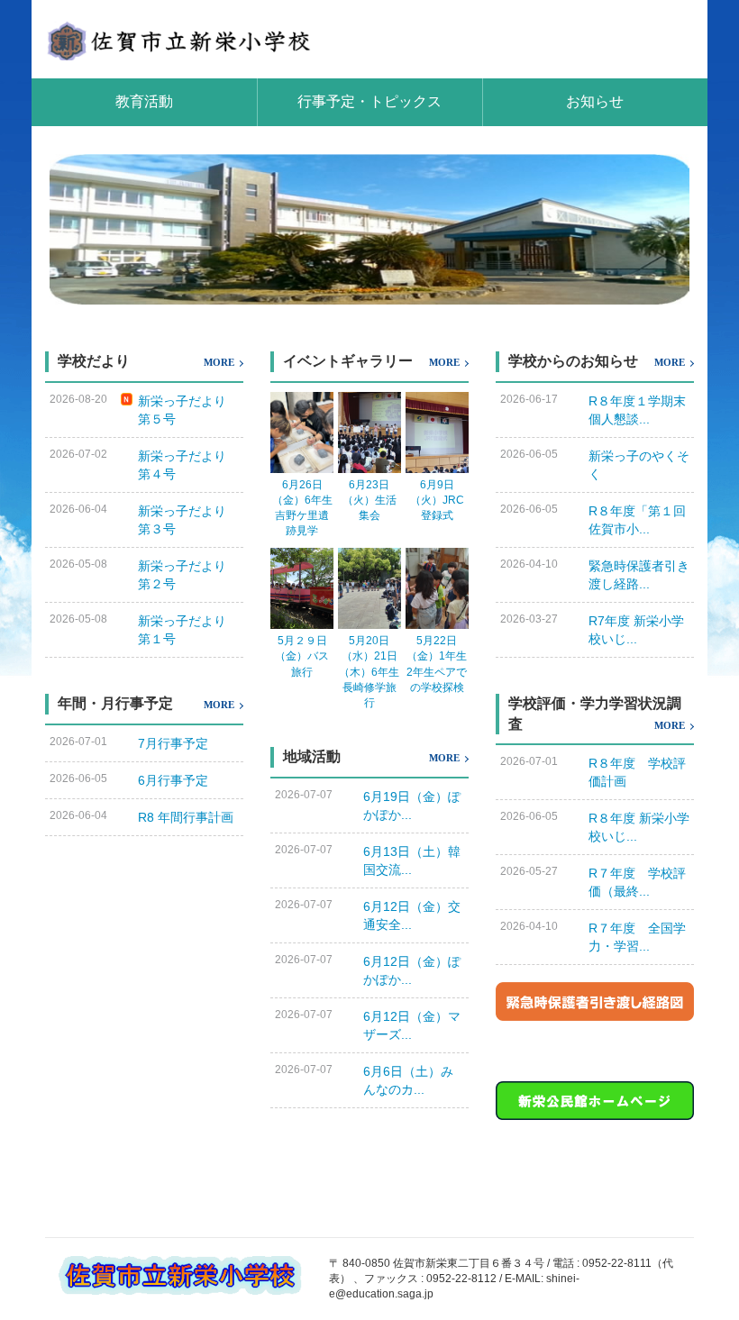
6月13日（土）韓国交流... (412, 860)
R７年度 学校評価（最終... (637, 882)
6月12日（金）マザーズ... (412, 1025)
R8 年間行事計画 (185, 817)
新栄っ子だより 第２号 (188, 575)
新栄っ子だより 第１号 (188, 630)
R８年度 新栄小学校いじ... (638, 827)
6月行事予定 (173, 780)
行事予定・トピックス (369, 101)
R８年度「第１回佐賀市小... (637, 520)
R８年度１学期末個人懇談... (637, 410)
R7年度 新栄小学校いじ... (636, 630)
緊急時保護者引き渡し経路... (638, 575)
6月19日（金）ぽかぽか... (412, 805)
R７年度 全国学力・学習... (637, 937)
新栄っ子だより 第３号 (188, 520)
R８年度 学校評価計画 (637, 772)
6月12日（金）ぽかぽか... (412, 970)
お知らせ (595, 101)
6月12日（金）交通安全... (412, 915)
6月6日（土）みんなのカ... (408, 1080)
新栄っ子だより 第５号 (188, 410)
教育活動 (144, 101)
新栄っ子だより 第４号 (188, 465)
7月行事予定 (173, 743)
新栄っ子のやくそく (638, 465)
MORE (219, 362)
